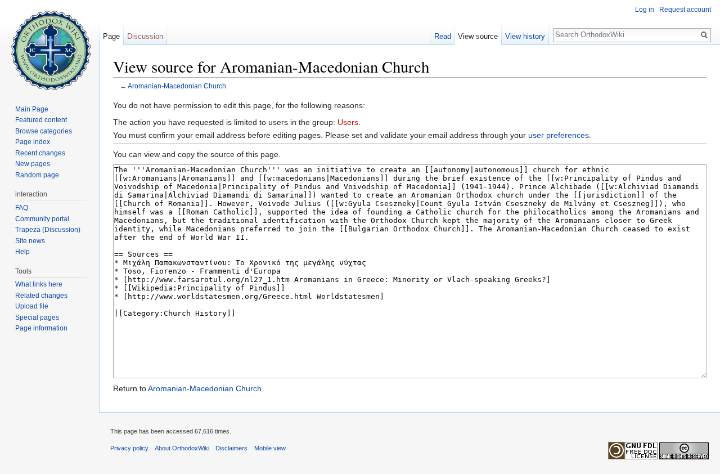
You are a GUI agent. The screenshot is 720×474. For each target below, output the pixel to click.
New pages (32, 164)
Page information (41, 328)
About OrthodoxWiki (182, 448)
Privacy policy (129, 448)
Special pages (37, 317)
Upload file (31, 306)
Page (111, 36)
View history (525, 36)
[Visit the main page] (49, 45)
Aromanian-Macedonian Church (177, 86)
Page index (32, 142)
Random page (37, 175)
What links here (38, 284)
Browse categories (43, 131)
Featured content (41, 120)
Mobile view (270, 448)
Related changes (41, 295)
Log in (644, 10)
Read (442, 36)
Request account (685, 10)
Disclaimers (231, 448)
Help (22, 252)
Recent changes (40, 153)
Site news (30, 241)
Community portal (42, 219)
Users (348, 122)
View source (478, 36)
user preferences (558, 135)
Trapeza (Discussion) (47, 230)
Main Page (31, 109)
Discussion (145, 36)
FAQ (21, 208)
